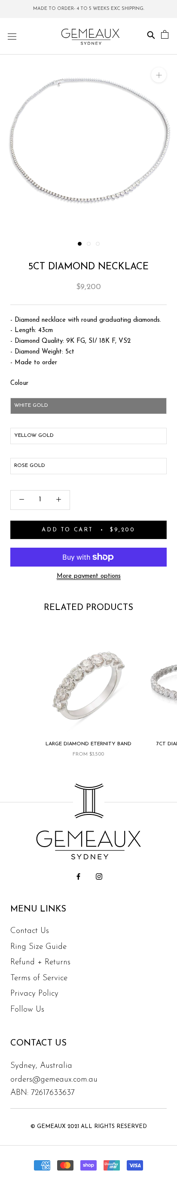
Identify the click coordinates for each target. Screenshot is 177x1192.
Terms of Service (38, 978)
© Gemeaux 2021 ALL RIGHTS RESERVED (89, 1126)
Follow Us (27, 1010)
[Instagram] (99, 877)
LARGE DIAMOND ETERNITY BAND (88, 744)
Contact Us (29, 931)
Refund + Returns (40, 962)
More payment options (89, 576)
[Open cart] (164, 36)
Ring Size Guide (38, 947)
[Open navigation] (12, 36)
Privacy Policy (34, 994)
